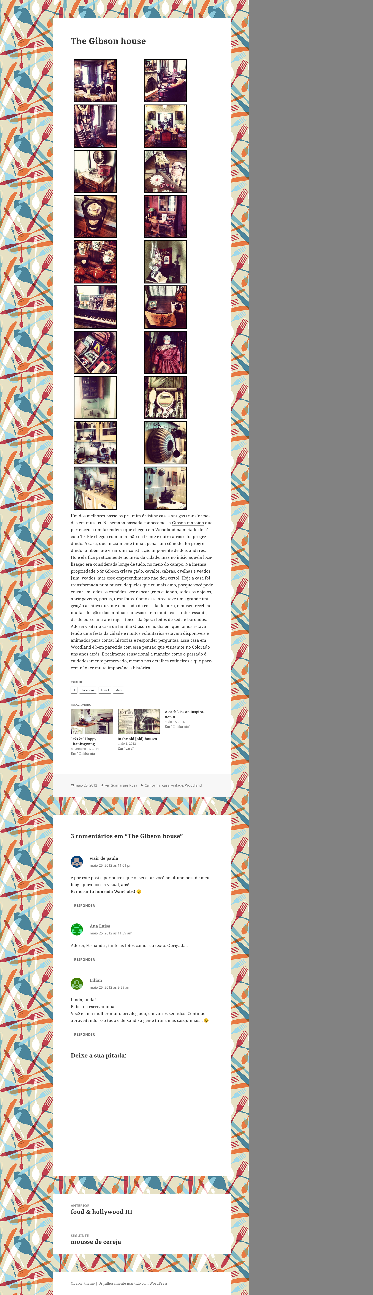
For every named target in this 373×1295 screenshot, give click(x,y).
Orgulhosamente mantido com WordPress (133, 1283)
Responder (84, 905)
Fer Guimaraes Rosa (120, 785)
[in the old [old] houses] (139, 721)
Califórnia (152, 785)
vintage (177, 785)
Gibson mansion (188, 523)
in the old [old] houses (137, 738)
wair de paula (104, 858)
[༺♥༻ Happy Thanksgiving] (92, 721)
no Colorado (198, 647)
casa (165, 785)
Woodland (193, 785)
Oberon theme (83, 1283)
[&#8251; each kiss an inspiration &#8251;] (188, 719)
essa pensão (144, 647)
